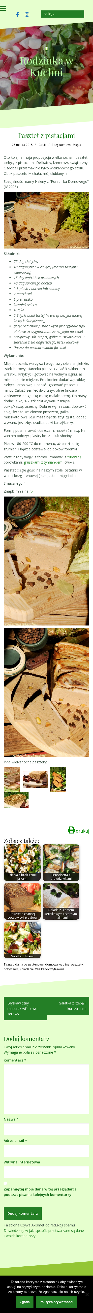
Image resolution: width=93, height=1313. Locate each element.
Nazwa (11, 1119)
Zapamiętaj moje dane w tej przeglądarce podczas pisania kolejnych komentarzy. (40, 1192)
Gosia (42, 145)
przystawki (11, 969)
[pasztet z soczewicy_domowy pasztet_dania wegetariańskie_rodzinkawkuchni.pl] (12, 779)
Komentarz (15, 1060)
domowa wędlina (57, 964)
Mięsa (77, 145)
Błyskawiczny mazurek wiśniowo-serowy (23, 1008)
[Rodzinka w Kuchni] (47, 50)
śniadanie (27, 969)
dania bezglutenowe (29, 964)
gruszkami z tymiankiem (43, 462)
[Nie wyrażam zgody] (86, 1294)
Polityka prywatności (56, 1302)
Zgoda (25, 1302)
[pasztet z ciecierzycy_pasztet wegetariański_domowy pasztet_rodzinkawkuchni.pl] (35, 779)
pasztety (77, 964)
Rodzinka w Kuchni (46, 66)
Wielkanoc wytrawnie (49, 969)
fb (31, 491)
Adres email (15, 1140)
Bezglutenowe (61, 145)
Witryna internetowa (22, 1162)
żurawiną (74, 457)
